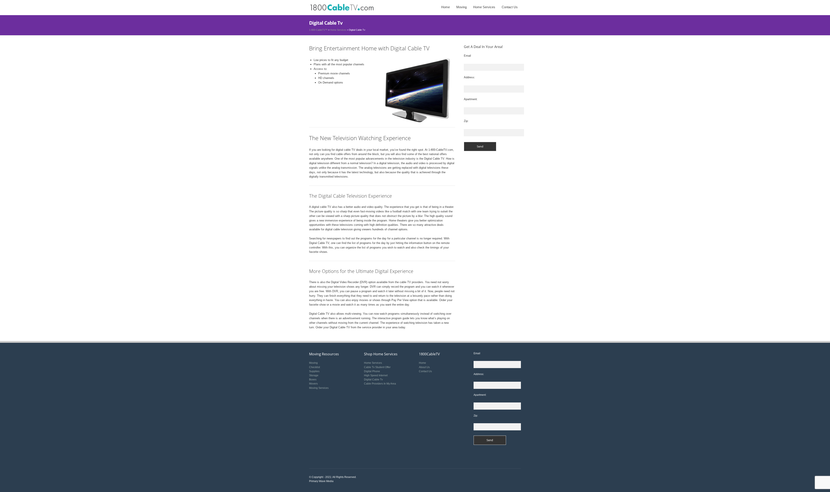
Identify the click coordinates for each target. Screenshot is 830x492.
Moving (461, 7)
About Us (424, 367)
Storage (313, 375)
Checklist (314, 367)
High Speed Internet (376, 375)
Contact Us (510, 7)
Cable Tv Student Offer (377, 367)
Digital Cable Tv (373, 379)
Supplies (314, 371)
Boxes (312, 379)
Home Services (484, 7)
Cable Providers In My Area (380, 383)
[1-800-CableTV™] (341, 7)
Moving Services (319, 387)
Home (445, 7)
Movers (313, 383)
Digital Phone (372, 371)
